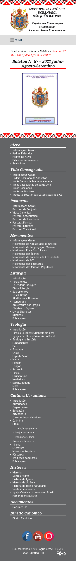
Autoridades (20, 404)
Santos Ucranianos (24, 489)
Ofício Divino (20, 295)
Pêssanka (18, 454)
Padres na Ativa (22, 156)
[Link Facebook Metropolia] (27, 540)
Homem (17, 362)
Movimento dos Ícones (26, 253)
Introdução (19, 278)
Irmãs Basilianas (22, 188)
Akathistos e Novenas (25, 298)
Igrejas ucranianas (24, 432)
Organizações (21, 407)
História (17, 472)
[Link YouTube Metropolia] (38, 540)
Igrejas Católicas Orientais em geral (34, 333)
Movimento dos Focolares (28, 263)
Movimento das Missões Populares (33, 267)
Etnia (16, 424)
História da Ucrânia (24, 482)
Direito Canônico (22, 518)
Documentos (20, 507)
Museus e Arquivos (24, 451)
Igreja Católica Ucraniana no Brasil (33, 492)
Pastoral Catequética (25, 216)
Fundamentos (21, 343)
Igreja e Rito (20, 281)
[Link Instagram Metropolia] (49, 540)
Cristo (16, 352)
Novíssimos (19, 379)
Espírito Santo (21, 356)
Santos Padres (21, 476)
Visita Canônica (22, 212)
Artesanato (19, 414)
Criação (17, 366)
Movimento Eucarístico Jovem (30, 250)
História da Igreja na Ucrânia (29, 485)
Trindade (18, 349)
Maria (16, 359)
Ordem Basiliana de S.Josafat (30, 178)
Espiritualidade (21, 382)
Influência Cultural (25, 437)
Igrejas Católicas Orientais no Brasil (34, 336)
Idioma (16, 444)
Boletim (44, 51)
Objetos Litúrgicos (23, 308)
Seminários (19, 163)
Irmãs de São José (23, 191)
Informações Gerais (24, 150)
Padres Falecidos (22, 153)
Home (33, 51)
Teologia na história (24, 339)
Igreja (16, 372)
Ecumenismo (20, 376)
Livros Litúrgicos (22, 311)
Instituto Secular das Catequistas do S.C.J (37, 194)
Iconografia (19, 301)
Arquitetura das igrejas (26, 305)
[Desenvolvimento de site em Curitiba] (61, 555)
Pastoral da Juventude (26, 219)
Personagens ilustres (25, 495)
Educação (18, 410)
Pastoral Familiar (22, 222)
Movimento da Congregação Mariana (34, 247)
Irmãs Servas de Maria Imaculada (32, 181)
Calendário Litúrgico (24, 285)
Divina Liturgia (21, 288)
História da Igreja (23, 479)
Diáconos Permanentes (26, 160)
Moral (16, 386)
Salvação (18, 369)
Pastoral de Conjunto (25, 209)
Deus (15, 346)
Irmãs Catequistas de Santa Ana (32, 184)
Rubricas (18, 315)
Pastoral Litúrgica (23, 226)
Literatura (18, 448)
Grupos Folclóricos (23, 441)
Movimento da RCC (23, 260)
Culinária (18, 420)
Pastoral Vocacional (24, 229)
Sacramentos (20, 291)
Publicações (20, 318)
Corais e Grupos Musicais (27, 417)
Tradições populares (26, 428)
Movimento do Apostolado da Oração (35, 243)
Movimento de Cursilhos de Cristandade (36, 257)
